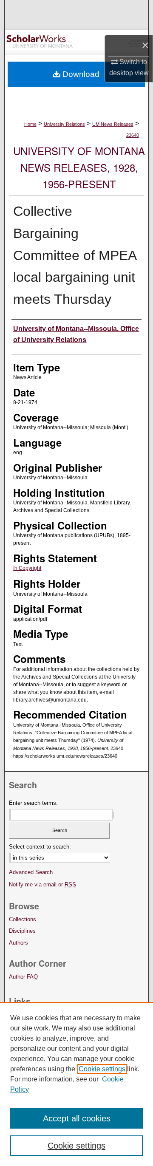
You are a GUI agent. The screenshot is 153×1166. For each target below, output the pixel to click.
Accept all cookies (76, 1118)
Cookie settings (102, 1069)
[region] (76, 1084)
